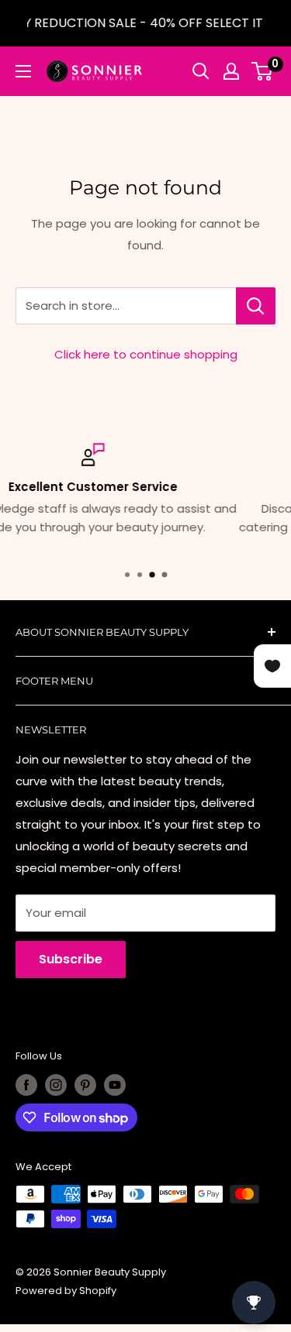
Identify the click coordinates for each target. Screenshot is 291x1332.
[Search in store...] (255, 305)
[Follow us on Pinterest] (85, 1085)
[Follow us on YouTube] (115, 1085)
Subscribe (70, 959)
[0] (262, 71)
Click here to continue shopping (145, 354)
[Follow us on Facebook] (26, 1085)
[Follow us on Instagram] (56, 1085)
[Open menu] (23, 71)
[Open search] (201, 71)
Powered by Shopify (66, 1290)
